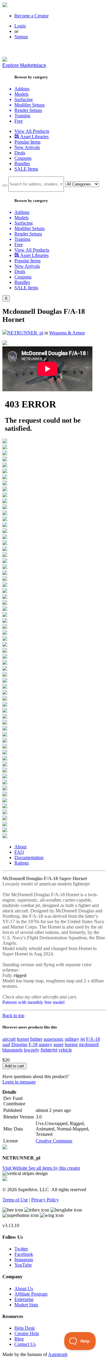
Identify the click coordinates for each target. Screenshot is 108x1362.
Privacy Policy (45, 1199)
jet (82, 1039)
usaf (6, 1044)
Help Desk (24, 1328)
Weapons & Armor (67, 332)
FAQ (19, 852)
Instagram (23, 1259)
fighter (36, 1039)
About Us (23, 1288)
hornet (23, 1039)
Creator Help (26, 1333)
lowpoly (31, 1049)
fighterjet (48, 1049)
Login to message (19, 1081)
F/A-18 (93, 1039)
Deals (19, 152)
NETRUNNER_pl (25, 332)
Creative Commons (54, 1140)
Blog (19, 1338)
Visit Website (15, 1168)
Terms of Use (15, 1199)
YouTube (23, 1264)
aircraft (9, 1039)
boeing (71, 1044)
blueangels (12, 1049)
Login (20, 25)
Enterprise (24, 1299)
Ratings (21, 862)
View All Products (31, 131)
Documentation (29, 857)
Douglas (19, 1044)
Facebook (23, 1254)
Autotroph (58, 1354)
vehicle (65, 1049)
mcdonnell (89, 1044)
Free (18, 121)
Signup (21, 36)
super (58, 1044)
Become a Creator (31, 15)
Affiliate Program (30, 1293)
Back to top (13, 1015)
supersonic (54, 1039)
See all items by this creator (54, 1168)
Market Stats (26, 1304)
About (20, 846)
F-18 (33, 1044)
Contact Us (25, 1344)
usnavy (45, 1044)
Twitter (21, 1248)
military (72, 1039)
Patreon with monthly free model (33, 1002)
